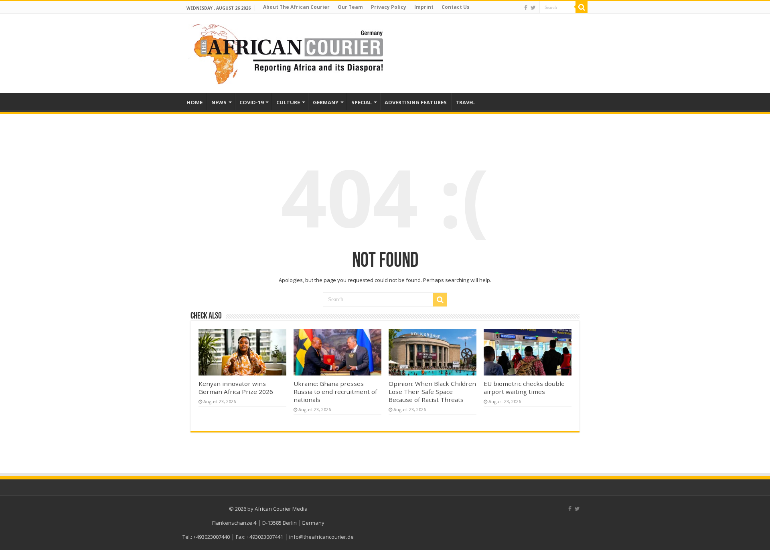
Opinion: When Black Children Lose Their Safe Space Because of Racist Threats (432, 392)
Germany (325, 102)
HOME (194, 102)
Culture (288, 102)
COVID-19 (251, 102)
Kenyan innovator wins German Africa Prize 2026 (236, 388)
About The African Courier (296, 7)
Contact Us (456, 7)
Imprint (424, 7)
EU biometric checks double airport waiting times (524, 388)
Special (361, 102)
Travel (465, 102)
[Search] (581, 7)
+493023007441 (265, 536)
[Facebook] (525, 7)
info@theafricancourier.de (321, 536)
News (219, 102)
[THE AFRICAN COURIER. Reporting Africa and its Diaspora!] (285, 53)
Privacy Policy (388, 7)
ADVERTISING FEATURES (416, 102)
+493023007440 (211, 536)
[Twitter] (533, 7)
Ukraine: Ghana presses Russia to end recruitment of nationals (335, 392)
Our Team (350, 7)
